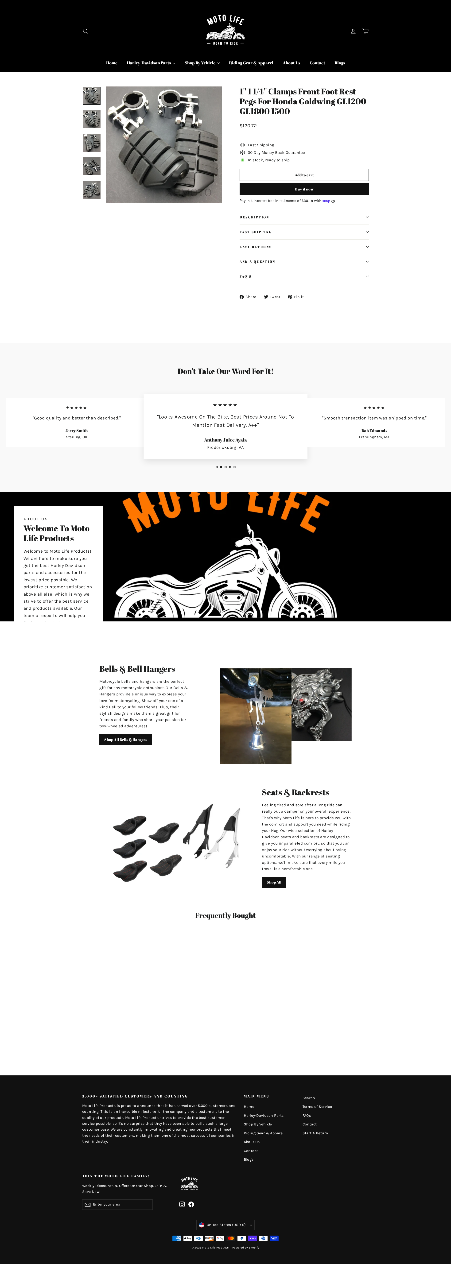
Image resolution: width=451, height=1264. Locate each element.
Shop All (274, 882)
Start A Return (315, 1133)
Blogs (339, 63)
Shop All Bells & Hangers (125, 739)
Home (111, 63)
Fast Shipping (256, 232)
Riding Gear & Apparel (251, 63)
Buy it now (304, 189)
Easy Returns (256, 247)
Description (254, 217)
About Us (291, 63)
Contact (317, 63)
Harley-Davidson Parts (149, 63)
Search (309, 1098)
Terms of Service (317, 1107)
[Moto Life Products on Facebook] (191, 1204)
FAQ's (246, 276)
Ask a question (257, 262)
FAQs (307, 1115)
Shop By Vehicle (200, 63)
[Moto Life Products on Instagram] (182, 1204)
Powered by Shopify (245, 1247)
